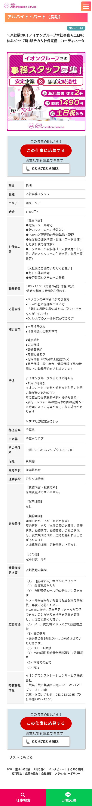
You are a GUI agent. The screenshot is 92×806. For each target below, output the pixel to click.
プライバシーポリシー (67, 773)
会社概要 (46, 773)
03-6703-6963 (45, 168)
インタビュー (56, 769)
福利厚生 (17, 773)
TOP (9, 769)
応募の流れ (31, 773)
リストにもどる (21, 757)
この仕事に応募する (46, 151)
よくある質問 (75, 769)
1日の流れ (40, 769)
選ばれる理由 (23, 769)
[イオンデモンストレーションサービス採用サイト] (21, 5)
